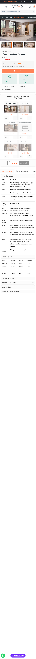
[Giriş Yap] (30, 7)
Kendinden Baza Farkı (25, 122)
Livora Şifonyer (25, 142)
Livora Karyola (11, 122)
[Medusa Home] (2, 17)
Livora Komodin (11, 142)
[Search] (33, 11)
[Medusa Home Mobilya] (18, 6)
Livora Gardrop (25, 103)
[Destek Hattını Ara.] (6, 7)
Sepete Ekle (19, 71)
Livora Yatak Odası (11, 103)
